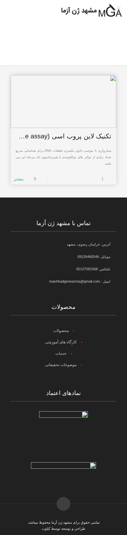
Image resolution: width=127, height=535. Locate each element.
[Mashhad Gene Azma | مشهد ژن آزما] (91, 10)
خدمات (60, 353)
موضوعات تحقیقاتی (61, 365)
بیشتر (18, 179)
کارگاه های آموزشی (61, 342)
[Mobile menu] (12, 9)
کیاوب (46, 528)
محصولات (61, 330)
